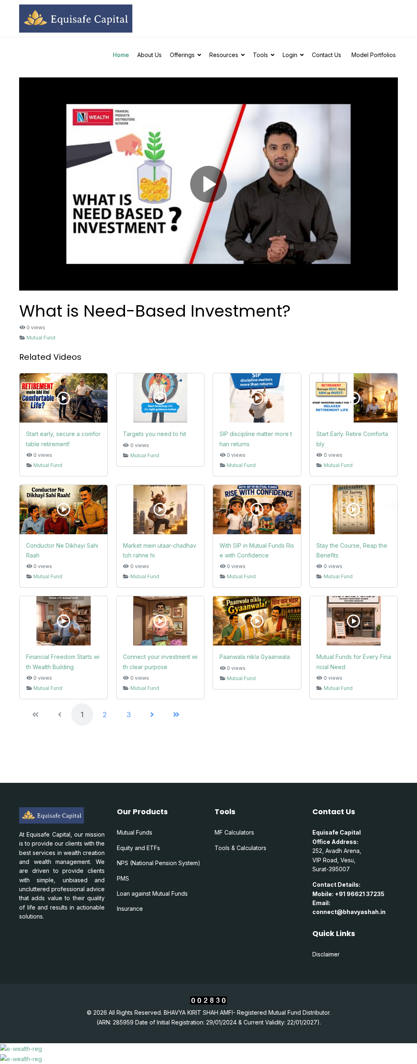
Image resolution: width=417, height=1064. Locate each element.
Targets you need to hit (154, 433)
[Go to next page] (152, 714)
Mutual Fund (40, 338)
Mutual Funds (134, 832)
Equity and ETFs (138, 847)
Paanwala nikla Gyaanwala (254, 656)
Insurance (130, 908)
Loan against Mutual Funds (152, 893)
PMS (123, 878)
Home (121, 54)
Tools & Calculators (240, 847)
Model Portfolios (373, 54)
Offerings (182, 54)
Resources (223, 54)
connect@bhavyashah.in (349, 911)
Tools (260, 54)
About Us (149, 54)
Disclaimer (326, 954)
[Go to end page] (176, 714)
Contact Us (326, 54)
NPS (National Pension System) (158, 862)
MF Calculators (234, 832)
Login (290, 54)
